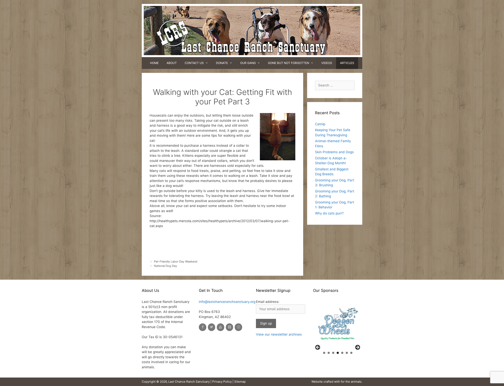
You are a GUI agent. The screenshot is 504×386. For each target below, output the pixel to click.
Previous (318, 348)
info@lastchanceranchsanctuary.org (227, 302)
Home (154, 63)
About (172, 63)
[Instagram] (238, 327)
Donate (222, 63)
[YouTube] (220, 327)
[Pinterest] (229, 327)
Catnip (320, 124)
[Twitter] (211, 327)
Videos (326, 63)
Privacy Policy (222, 381)
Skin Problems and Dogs (334, 152)
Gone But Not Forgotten (288, 63)
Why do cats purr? (329, 213)
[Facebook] (202, 327)
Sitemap (240, 381)
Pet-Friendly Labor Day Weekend (175, 261)
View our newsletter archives (279, 334)
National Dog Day (165, 265)
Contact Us (194, 63)
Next (357, 348)
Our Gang (248, 63)
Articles (347, 63)
